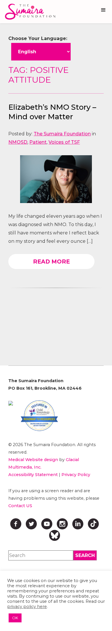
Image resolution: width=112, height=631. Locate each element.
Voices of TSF (64, 142)
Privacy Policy (75, 474)
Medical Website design (33, 459)
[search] (85, 555)
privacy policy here (27, 606)
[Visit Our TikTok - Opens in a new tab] (93, 524)
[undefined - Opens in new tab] (10, 403)
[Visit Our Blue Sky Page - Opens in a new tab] (54, 535)
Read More (51, 261)
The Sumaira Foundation (62, 134)
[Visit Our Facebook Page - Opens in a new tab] (16, 524)
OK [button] (15, 617)
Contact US (20, 505)
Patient (38, 142)
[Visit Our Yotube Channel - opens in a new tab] (47, 524)
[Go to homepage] (28, 11)
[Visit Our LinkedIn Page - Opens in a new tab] (78, 524)
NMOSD (17, 142)
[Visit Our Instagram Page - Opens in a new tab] (62, 524)
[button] (103, 10)
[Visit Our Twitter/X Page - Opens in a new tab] (31, 524)
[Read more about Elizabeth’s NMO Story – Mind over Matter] (56, 179)
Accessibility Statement (33, 474)
